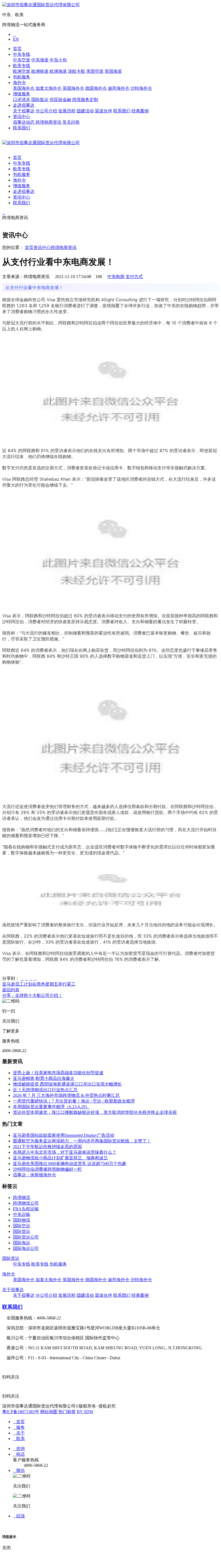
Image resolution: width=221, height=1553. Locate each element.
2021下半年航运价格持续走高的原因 (47, 1146)
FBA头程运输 (26, 1209)
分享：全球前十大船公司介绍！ (32, 995)
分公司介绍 (46, 111)
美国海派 (113, 71)
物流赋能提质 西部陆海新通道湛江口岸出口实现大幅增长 (67, 1084)
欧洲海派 (58, 71)
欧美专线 (21, 65)
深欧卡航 (76, 71)
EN (16, 39)
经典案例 (140, 111)
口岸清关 (21, 99)
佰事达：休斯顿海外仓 (34, 1175)
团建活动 (85, 111)
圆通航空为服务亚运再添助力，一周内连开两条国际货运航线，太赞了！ (82, 1141)
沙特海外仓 (141, 88)
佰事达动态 (23, 122)
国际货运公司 (26, 1237)
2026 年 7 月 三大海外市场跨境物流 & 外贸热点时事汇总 (66, 1095)
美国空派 (94, 71)
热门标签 (67, 1411)
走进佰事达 (23, 105)
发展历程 (66, 111)
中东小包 (58, 60)
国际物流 (21, 1220)
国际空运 (21, 1225)
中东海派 (40, 60)
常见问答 (71, 122)
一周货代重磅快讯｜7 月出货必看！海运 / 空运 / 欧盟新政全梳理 (74, 1101)
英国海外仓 (73, 88)
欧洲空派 (21, 71)
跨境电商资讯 (48, 122)
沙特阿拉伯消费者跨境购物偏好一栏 (47, 1169)
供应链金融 (60, 99)
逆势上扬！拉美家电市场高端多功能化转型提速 (58, 1072)
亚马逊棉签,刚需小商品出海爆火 (43, 1078)
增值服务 (21, 94)
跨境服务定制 (85, 99)
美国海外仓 (23, 88)
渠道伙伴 (103, 111)
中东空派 (21, 60)
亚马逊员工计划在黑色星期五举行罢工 (38, 984)
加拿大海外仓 (48, 88)
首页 (17, 48)
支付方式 (134, 276)
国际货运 (21, 1231)
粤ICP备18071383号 (20, 1411)
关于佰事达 (23, 111)
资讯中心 (21, 116)
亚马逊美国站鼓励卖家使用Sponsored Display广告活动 (63, 1135)
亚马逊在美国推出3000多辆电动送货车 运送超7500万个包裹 (69, 1163)
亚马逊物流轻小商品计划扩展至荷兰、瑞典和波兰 (60, 1158)
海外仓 (19, 82)
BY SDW (85, 1411)
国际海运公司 (26, 1248)
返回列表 (10, 989)
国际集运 (40, 99)
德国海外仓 (96, 88)
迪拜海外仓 (118, 88)
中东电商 (116, 276)
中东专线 (21, 54)
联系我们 (121, 111)
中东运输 (21, 1214)
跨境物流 (21, 1197)
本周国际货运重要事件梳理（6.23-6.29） (51, 1106)
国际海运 (21, 1242)
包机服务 (21, 77)
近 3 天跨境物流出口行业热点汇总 (45, 1089)
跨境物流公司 (26, 1203)
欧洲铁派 (40, 71)
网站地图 (48, 1411)
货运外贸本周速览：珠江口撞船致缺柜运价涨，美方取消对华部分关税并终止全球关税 (95, 1112)
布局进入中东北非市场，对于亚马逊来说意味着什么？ (64, 1152)
